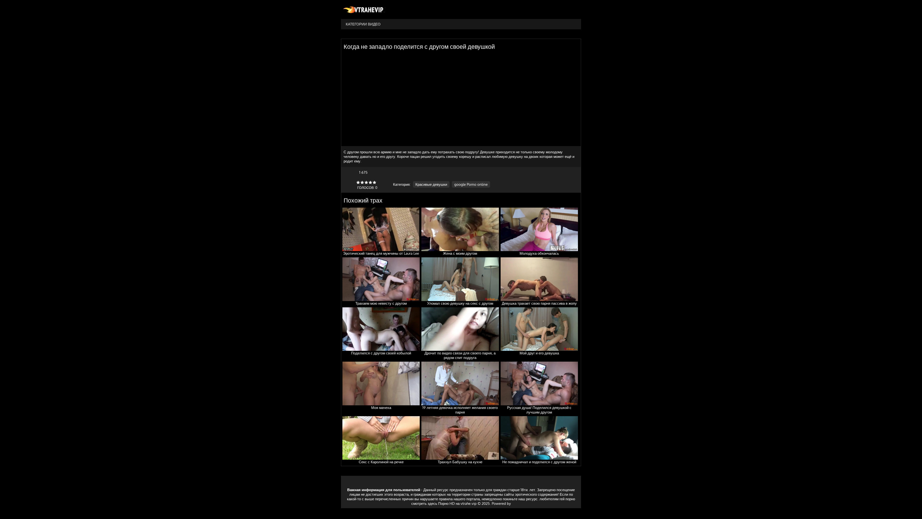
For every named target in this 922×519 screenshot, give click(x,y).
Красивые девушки (431, 184)
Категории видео (363, 24)
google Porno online (471, 184)
